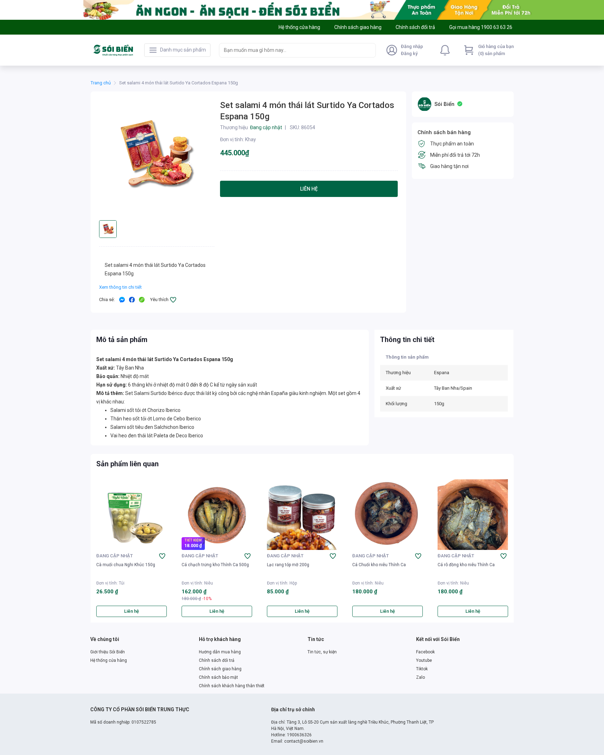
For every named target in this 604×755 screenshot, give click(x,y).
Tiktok (422, 668)
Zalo (420, 677)
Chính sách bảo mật (218, 677)
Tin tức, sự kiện (322, 651)
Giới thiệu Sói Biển (107, 651)
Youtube (424, 660)
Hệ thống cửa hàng (108, 660)
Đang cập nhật (114, 555)
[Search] (368, 50)
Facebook (425, 651)
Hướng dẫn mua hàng (220, 651)
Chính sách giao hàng (220, 668)
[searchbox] (291, 50)
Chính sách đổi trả (216, 660)
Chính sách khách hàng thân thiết (231, 685)
